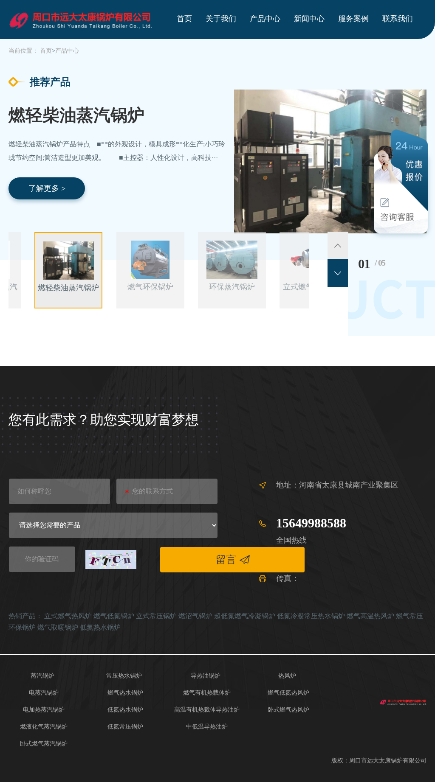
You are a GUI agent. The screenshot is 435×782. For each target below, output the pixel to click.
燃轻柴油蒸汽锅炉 (76, 115)
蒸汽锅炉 (42, 676)
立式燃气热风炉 (68, 615)
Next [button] (338, 273)
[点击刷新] (110, 559)
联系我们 (397, 18)
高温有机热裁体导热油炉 (207, 709)
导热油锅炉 (205, 676)
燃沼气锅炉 (195, 615)
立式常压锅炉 (156, 615)
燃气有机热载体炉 (207, 693)
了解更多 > (46, 188)
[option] (217, 144)
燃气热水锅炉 (125, 693)
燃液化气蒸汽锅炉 (44, 726)
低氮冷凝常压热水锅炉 (311, 615)
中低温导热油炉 (207, 726)
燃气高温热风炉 (370, 615)
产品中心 (265, 18)
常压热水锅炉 (124, 676)
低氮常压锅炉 (125, 726)
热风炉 (287, 676)
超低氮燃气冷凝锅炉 (244, 615)
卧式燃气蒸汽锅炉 (44, 743)
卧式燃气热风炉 (288, 709)
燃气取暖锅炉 (57, 627)
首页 (184, 18)
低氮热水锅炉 (100, 627)
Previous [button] (338, 246)
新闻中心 (309, 18)
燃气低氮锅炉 (113, 615)
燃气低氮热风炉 (288, 693)
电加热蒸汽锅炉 (44, 709)
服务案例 (353, 18)
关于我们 (221, 18)
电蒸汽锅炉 (44, 693)
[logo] (403, 701)
